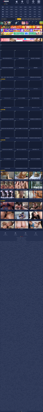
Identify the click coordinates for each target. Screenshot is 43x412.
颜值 (30, 18)
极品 (31, 18)
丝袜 (22, 19)
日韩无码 (7, 9)
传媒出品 (25, 11)
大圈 (35, 18)
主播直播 (16, 11)
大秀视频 (39, 9)
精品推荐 (7, 11)
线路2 (3, 9)
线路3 (3, 11)
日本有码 (11, 16)
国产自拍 (7, 14)
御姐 (39, 18)
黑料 (28, 19)
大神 (22, 18)
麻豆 (25, 18)
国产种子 (3, 170)
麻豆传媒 (3, 140)
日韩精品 (30, 9)
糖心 (27, 18)
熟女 (30, 19)
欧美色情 (21, 16)
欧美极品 (11, 14)
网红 (23, 19)
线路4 (3, 14)
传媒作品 (25, 16)
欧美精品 (11, 9)
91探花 (21, 11)
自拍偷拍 (35, 9)
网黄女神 (35, 16)
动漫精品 (25, 9)
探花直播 (30, 16)
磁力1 (3, 16)
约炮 (38, 18)
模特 (33, 19)
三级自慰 (35, 14)
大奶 (31, 19)
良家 (28, 18)
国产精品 (16, 9)
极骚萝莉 (30, 14)
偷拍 (39, 19)
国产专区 (7, 16)
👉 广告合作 (21, 236)
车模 (27, 19)
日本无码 (16, 16)
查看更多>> (41, 109)
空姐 (35, 19)
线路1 (3, 7)
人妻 (36, 18)
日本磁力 (3, 200)
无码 (38, 19)
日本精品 (35, 11)
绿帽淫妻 (39, 16)
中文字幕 (21, 9)
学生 (33, 18)
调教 (36, 19)
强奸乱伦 (39, 14)
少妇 (25, 19)
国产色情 (11, 11)
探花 (23, 18)
